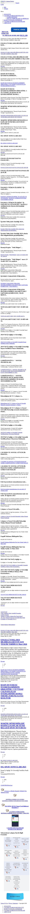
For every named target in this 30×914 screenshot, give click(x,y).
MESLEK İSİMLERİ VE (5, 33)
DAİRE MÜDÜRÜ (12, 17)
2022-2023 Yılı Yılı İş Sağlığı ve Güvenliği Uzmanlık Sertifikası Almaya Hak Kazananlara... (14, 566)
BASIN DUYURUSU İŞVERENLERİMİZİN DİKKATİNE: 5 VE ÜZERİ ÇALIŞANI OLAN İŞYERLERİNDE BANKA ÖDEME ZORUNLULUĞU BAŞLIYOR (12, 691)
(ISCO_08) (24, 35)
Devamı (3, 66)
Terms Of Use (4, 903)
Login (2, 4)
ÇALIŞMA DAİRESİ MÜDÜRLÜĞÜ (14, 15)
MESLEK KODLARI (12, 35)
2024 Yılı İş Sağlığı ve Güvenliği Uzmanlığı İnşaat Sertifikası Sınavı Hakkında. (13, 342)
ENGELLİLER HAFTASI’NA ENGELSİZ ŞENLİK (14, 167)
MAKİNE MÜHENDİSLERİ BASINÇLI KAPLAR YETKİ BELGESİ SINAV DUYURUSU (14, 116)
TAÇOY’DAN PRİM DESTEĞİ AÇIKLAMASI (13, 594)
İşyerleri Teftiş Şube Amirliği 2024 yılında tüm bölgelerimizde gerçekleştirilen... (12, 229)
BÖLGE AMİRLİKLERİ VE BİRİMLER (18, 18)
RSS (5, 7)
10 (7, 785)
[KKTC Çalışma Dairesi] (7, 1)
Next (9, 785)
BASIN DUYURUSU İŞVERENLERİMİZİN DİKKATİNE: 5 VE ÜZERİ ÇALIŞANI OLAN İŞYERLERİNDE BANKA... (13, 84)
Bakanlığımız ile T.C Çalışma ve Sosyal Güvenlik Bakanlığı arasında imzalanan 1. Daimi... (13, 404)
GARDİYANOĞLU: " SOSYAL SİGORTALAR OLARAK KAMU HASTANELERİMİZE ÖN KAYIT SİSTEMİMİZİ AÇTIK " (13, 371)
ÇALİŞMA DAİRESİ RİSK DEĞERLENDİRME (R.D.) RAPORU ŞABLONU (15, 812)
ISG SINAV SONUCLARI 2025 (9, 143)
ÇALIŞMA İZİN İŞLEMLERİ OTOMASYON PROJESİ (15, 828)
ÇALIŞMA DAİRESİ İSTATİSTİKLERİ (14, 21)
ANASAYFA (7, 14)
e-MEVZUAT (7, 23)
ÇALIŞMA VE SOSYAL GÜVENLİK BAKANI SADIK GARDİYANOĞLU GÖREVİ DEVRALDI (14, 462)
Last (11, 785)
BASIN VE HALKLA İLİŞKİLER (13, 20)
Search (17, 3)
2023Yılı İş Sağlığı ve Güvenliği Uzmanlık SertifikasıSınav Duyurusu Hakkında (11, 433)
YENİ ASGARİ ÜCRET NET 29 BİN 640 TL (13, 316)
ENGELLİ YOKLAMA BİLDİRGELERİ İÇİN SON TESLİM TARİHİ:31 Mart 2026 (14, 53)
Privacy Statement (13, 903)
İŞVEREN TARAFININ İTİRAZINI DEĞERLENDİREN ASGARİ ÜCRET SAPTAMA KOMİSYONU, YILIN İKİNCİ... (14, 285)
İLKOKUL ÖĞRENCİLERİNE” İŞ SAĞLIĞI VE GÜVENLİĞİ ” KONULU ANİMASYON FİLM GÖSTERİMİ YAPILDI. (14, 198)
